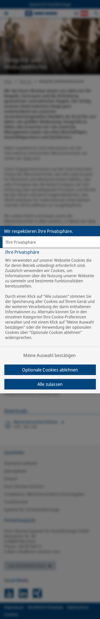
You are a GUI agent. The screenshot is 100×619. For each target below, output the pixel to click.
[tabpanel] (51, 303)
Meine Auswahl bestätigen (49, 355)
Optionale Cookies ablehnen (50, 370)
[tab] (50, 242)
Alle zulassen (50, 384)
